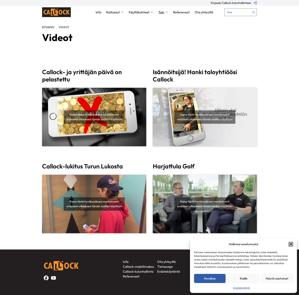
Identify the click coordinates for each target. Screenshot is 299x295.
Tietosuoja (164, 267)
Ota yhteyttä (166, 262)
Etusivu (48, 27)
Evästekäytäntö (241, 287)
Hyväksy (210, 278)
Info (126, 262)
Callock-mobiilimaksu (138, 267)
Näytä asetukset (277, 278)
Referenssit (131, 276)
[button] (291, 244)
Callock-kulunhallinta (138, 271)
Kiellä (243, 278)
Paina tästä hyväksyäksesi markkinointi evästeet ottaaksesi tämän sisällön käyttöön (94, 117)
